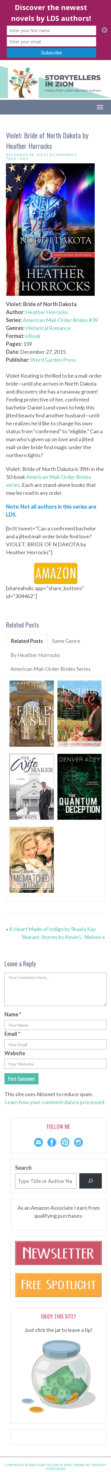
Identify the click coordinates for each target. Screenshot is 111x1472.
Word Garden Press (53, 359)
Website (14, 1053)
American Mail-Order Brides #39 (60, 320)
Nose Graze (55, 1469)
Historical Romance (48, 328)
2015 (24, 158)
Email (12, 1033)
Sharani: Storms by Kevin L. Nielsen (62, 937)
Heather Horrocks (46, 312)
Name (12, 1014)
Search (23, 1167)
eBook (33, 336)
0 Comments (63, 155)
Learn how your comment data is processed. (54, 1102)
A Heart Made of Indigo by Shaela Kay (52, 929)
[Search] (90, 1181)
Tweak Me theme (87, 1465)
